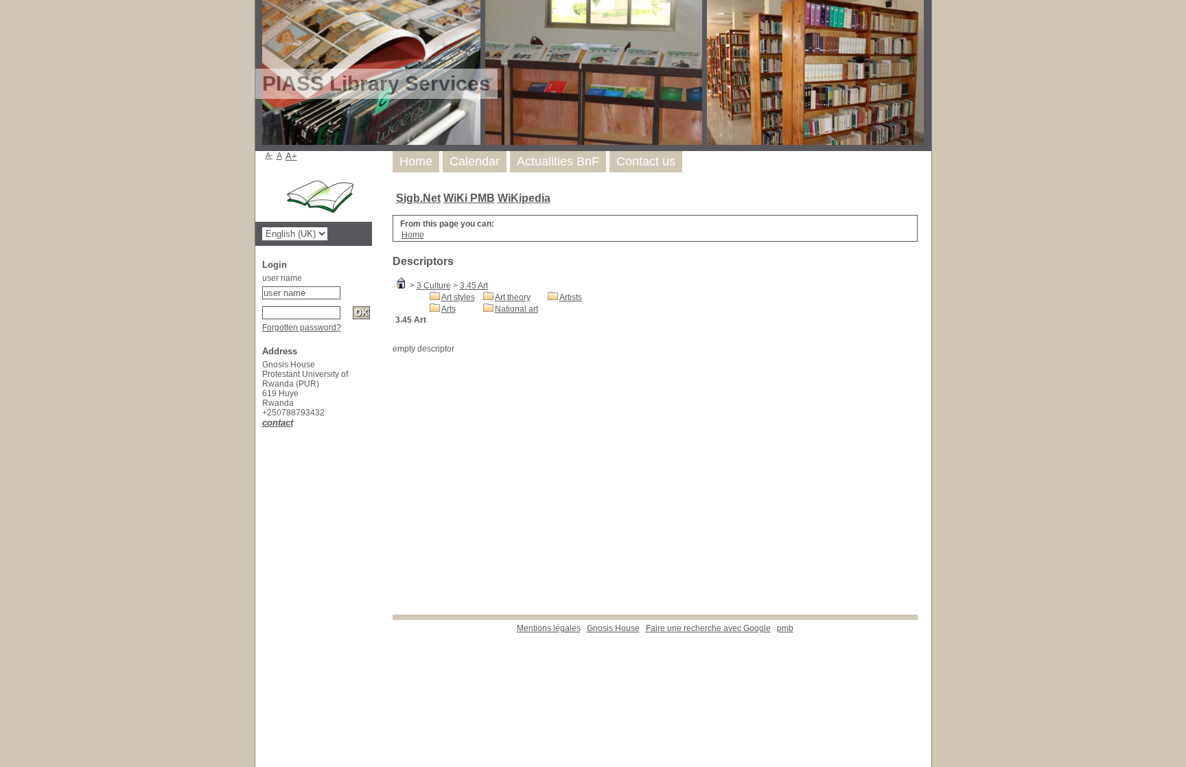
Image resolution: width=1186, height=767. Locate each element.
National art (516, 309)
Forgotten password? (301, 327)
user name (282, 278)
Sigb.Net (418, 198)
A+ (291, 156)
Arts (448, 309)
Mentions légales (549, 628)
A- (269, 155)
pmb (785, 628)
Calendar (475, 161)
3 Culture (434, 285)
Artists (570, 297)
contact (277, 422)
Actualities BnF (558, 161)
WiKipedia (524, 198)
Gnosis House (613, 628)
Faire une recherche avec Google (708, 628)
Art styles (458, 297)
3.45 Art (474, 285)
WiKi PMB (469, 198)
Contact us (645, 161)
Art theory (513, 297)
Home (415, 161)
